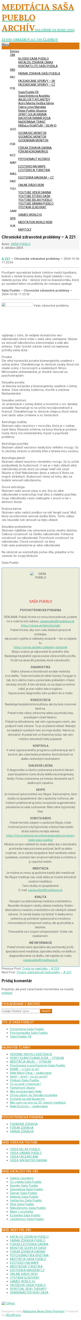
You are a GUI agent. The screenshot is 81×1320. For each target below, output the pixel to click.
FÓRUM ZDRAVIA (21, 1128)
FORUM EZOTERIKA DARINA (29, 1244)
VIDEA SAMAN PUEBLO (26, 1153)
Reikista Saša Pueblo (24, 1197)
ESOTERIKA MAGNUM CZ (27, 1270)
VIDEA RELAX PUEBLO (25, 1149)
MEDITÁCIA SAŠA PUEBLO (28, 1259)
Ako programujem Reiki (26, 1091)
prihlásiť (7, 993)
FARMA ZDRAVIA (21, 1131)
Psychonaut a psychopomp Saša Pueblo (37, 1065)
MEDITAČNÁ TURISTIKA (26, 1266)
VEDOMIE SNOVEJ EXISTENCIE (31, 1054)
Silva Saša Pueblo (22, 1204)
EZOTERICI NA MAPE (24, 1263)
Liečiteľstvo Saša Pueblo (27, 1219)
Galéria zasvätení (21, 1178)
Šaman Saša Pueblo (23, 1193)
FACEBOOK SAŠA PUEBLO (28, 1285)
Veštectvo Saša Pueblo (26, 1200)
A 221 (6, 259)
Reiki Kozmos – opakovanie (29, 1106)
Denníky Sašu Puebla (24, 1185)
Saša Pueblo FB (20, 1036)
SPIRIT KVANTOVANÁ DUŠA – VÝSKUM (37, 1058)
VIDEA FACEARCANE (24, 1157)
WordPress (13, 1315)
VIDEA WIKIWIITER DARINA (28, 1160)
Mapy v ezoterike (21, 1211)
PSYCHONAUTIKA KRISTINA (29, 1255)
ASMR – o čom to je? (24, 1069)
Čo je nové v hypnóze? (25, 1084)
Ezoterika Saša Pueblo (25, 1215)
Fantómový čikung (22, 1088)
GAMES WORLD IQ (22, 1281)
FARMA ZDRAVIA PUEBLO (27, 1240)
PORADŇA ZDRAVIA (24, 1124)
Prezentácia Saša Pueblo (27, 1029)
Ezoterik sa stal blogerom (27, 1099)
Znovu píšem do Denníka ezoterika (33, 1095)
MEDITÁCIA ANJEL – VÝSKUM (30, 1062)
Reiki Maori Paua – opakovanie (31, 1073)
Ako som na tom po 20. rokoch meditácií (38, 1102)
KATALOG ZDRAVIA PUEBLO (29, 1237)
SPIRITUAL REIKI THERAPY (28, 1289)
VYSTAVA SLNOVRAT (24, 1278)
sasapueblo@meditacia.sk (57, 621)
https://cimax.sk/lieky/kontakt (40, 625)
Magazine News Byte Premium (44, 1311)
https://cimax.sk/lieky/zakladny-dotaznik (40, 647)
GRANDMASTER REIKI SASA (29, 1292)
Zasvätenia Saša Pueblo (26, 1189)
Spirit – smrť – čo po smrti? (29, 1076)
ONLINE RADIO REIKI (24, 1274)
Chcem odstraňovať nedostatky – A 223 (44, 972)
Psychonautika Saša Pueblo (29, 1033)
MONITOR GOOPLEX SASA (28, 1248)
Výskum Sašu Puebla (24, 1080)
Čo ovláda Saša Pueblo (26, 1182)
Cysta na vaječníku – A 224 (40, 968)
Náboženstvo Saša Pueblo (28, 1208)
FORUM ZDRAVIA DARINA (27, 1252)
